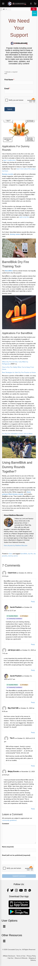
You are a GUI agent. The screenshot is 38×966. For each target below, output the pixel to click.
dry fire (30, 553)
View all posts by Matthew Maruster (15, 545)
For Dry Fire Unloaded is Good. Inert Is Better (17, 433)
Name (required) (8, 847)
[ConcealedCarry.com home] (17, 3)
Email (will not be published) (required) (16, 855)
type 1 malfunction (9, 160)
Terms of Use (20, 956)
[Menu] (4, 941)
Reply (33, 601)
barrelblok (24, 553)
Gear (10, 553)
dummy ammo (13, 556)
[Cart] (35, 3)
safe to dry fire (24, 217)
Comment (5, 823)
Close (34, 13)
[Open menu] (3, 4)
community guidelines (9, 820)
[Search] (34, 9)
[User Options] (4, 926)
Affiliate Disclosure (9, 956)
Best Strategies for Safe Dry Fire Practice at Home (19, 372)
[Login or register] (31, 3)
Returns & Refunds (21, 958)
